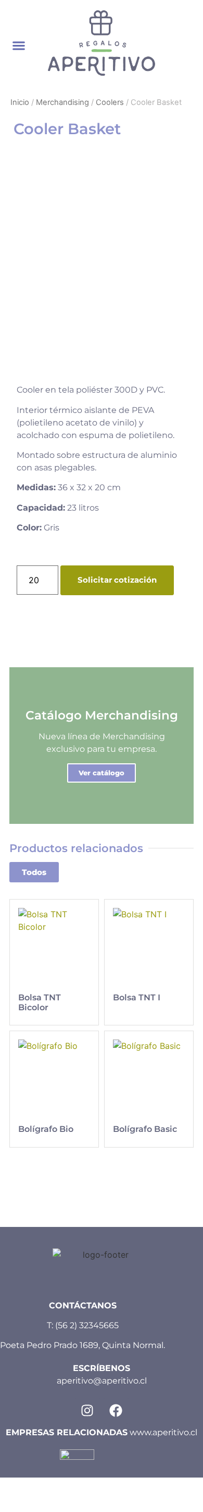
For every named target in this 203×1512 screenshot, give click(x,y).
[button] (19, 46)
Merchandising (62, 102)
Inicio (19, 102)
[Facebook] (116, 1411)
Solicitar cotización (117, 580)
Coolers (110, 102)
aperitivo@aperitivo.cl (102, 1381)
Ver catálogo (101, 773)
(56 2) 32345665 (87, 1325)
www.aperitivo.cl (163, 1432)
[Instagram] (87, 1411)
